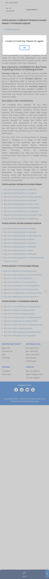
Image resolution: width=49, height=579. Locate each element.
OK (24, 47)
